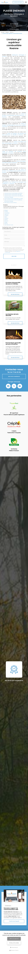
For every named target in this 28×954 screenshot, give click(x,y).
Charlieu (6, 211)
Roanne (11, 32)
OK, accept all (14, 938)
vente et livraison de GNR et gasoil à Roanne (14, 161)
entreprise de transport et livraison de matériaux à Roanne (14, 182)
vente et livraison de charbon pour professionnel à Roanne (14, 171)
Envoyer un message (14, 376)
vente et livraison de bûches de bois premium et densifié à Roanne (14, 134)
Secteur (7, 32)
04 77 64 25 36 (14, 24)
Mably (5, 216)
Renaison (6, 220)
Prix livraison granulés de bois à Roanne (13, 343)
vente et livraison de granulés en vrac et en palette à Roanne (14, 125)
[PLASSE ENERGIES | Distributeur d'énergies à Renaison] (4, 2)
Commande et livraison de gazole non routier (13, 198)
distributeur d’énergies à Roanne (14, 55)
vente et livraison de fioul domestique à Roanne (14, 142)
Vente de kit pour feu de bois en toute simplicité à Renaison (13, 909)
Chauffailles (6, 213)
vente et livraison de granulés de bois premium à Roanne (14, 115)
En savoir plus (15, 294)
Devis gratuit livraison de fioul (10, 202)
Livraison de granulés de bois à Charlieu (13, 283)
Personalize (14, 947)
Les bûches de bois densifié (12, 314)
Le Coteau (6, 215)
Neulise (5, 219)
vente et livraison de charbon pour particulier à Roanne (14, 152)
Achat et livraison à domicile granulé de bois (13, 193)
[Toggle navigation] (26, 2)
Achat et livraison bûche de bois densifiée (12, 194)
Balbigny (6, 210)
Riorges (5, 222)
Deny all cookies (14, 943)
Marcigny (6, 218)
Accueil (2, 32)
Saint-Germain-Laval (8, 224)
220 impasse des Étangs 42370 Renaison (14, 26)
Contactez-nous (18, 2)
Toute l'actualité (14, 922)
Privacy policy (14, 950)
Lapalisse (6, 214)
